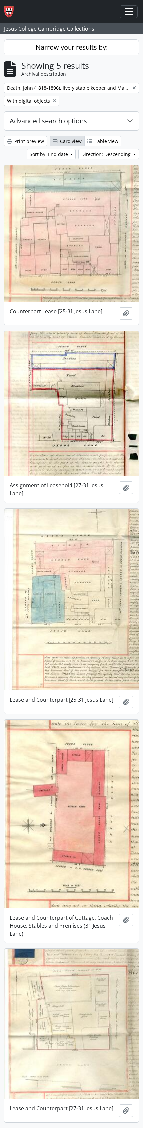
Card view (70, 141)
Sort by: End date (49, 154)
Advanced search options (48, 120)
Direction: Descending (106, 154)
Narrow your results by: (72, 47)
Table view (105, 141)
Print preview (28, 141)
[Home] (11, 11)
